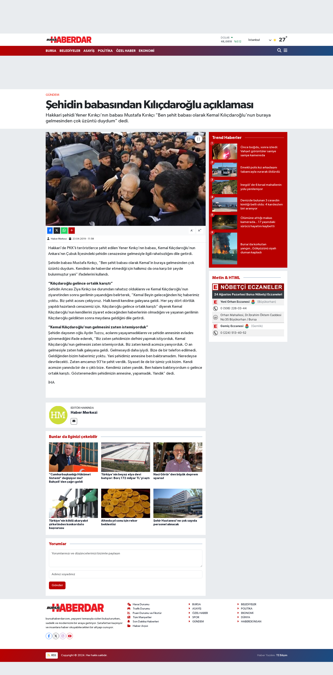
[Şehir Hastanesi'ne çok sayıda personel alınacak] (177, 503)
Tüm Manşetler (142, 617)
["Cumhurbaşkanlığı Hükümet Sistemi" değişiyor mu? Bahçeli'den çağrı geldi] (73, 457)
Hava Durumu (141, 604)
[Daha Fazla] (71, 230)
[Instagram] (63, 636)
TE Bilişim (281, 655)
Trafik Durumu (141, 608)
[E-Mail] (74, 421)
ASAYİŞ (89, 50)
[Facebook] (49, 636)
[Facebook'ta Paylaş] (50, 230)
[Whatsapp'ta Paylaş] (64, 230)
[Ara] (279, 51)
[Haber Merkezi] (58, 415)
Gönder (57, 585)
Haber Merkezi (59, 239)
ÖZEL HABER (125, 50)
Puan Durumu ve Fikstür (147, 613)
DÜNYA (245, 617)
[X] (56, 636)
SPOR (195, 617)
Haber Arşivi (140, 626)
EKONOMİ (146, 50)
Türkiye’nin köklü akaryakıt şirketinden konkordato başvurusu (68, 524)
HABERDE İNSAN (251, 621)
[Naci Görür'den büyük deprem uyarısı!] (177, 457)
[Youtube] (69, 636)
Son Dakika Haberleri (146, 621)
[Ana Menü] (285, 51)
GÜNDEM (52, 95)
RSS (53, 655)
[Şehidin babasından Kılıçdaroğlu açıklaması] (126, 179)
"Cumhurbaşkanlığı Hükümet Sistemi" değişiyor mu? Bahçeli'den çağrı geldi (70, 478)
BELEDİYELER (70, 50)
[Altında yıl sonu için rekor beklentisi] (125, 503)
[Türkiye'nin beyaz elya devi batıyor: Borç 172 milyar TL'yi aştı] (125, 457)
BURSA (51, 50)
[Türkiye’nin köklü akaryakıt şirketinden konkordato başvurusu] (73, 503)
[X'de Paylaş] (57, 230)
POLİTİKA (105, 50)
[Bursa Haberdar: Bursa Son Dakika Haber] (69, 39)
